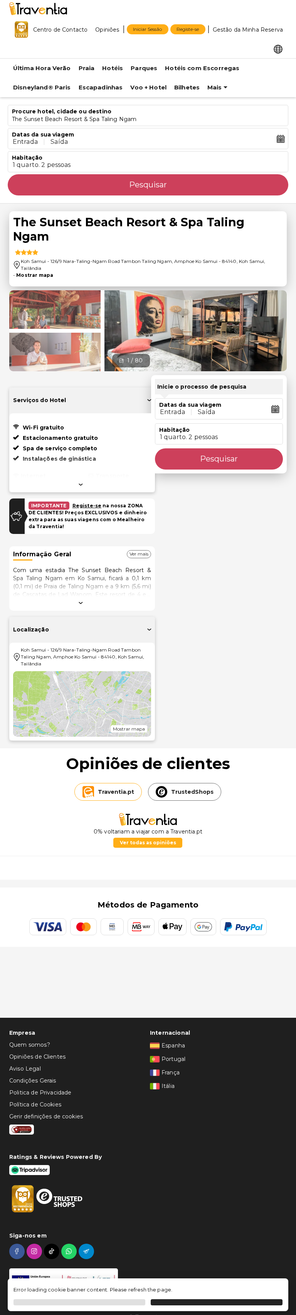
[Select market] (278, 48)
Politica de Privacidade (40, 1092)
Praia (87, 68)
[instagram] (35, 1251)
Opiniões (107, 29)
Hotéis (112, 68)
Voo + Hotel (148, 87)
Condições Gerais (32, 1080)
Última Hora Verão (42, 68)
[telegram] (87, 1251)
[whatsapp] (70, 1251)
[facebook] (18, 1251)
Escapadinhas (101, 87)
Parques (144, 68)
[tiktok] (52, 1251)
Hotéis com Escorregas (202, 68)
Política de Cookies (35, 1104)
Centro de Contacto (60, 29)
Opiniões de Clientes (37, 1056)
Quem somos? (29, 1044)
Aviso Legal (25, 1068)
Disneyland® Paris (42, 87)
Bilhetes (187, 87)
